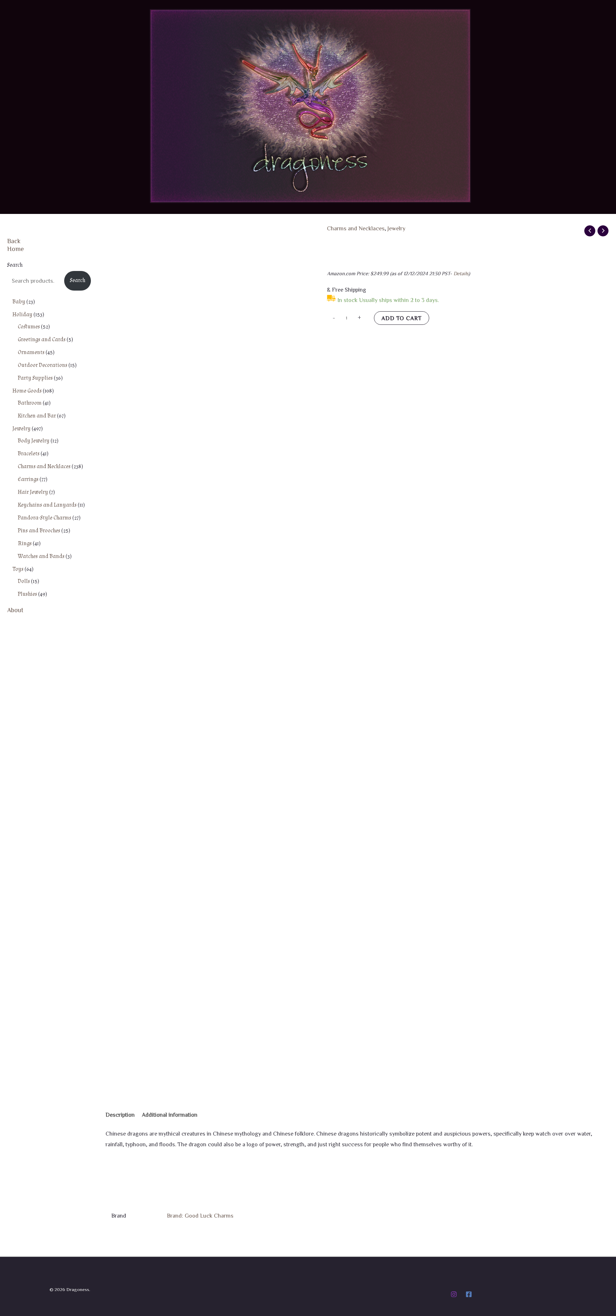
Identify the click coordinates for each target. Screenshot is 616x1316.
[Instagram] (454, 1294)
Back (14, 240)
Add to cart (401, 318)
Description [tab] (120, 1114)
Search (14, 265)
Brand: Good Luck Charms (200, 1215)
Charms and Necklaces (356, 228)
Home (15, 248)
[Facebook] (469, 1294)
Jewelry (396, 228)
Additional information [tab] (169, 1114)
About (15, 609)
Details (460, 273)
